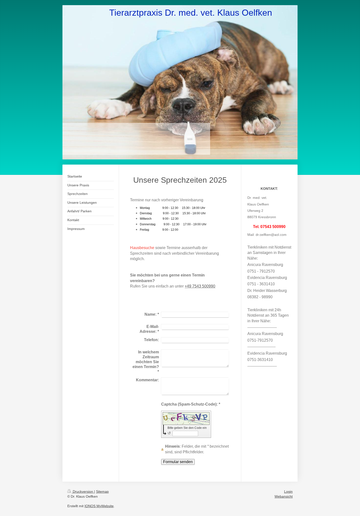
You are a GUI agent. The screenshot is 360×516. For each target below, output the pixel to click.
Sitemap (102, 491)
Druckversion (83, 491)
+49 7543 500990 (200, 286)
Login (288, 491)
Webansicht (284, 496)
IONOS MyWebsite (99, 506)
